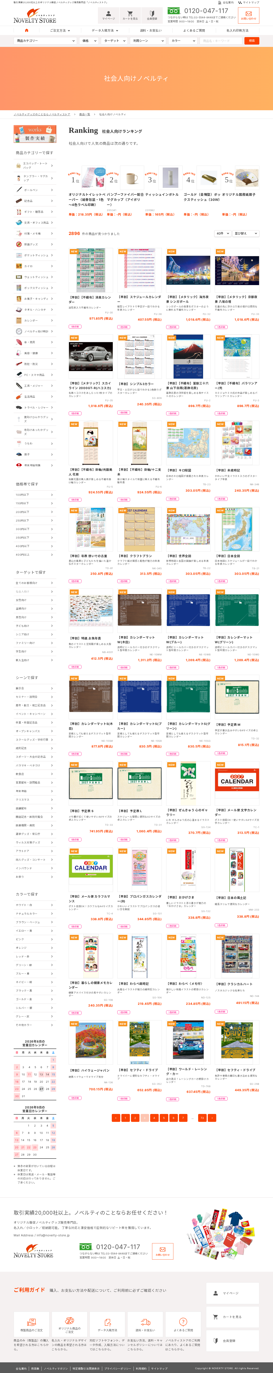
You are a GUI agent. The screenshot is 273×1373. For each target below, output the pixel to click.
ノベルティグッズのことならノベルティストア (42, 114)
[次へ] (212, 1118)
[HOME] (26, 30)
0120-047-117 (206, 10)
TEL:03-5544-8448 (201, 17)
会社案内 (228, 2)
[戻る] (116, 1118)
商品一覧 (84, 114)
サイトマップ (251, 2)
